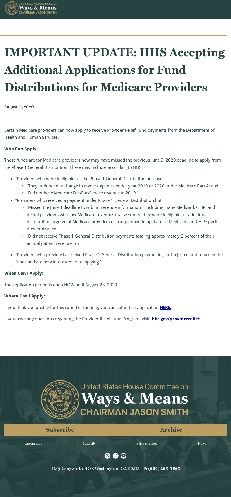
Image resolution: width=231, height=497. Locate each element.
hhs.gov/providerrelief (176, 318)
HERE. (165, 307)
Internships (33, 443)
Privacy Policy (146, 443)
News (202, 443)
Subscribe (60, 429)
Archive (171, 429)
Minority (89, 443)
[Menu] (221, 9)
